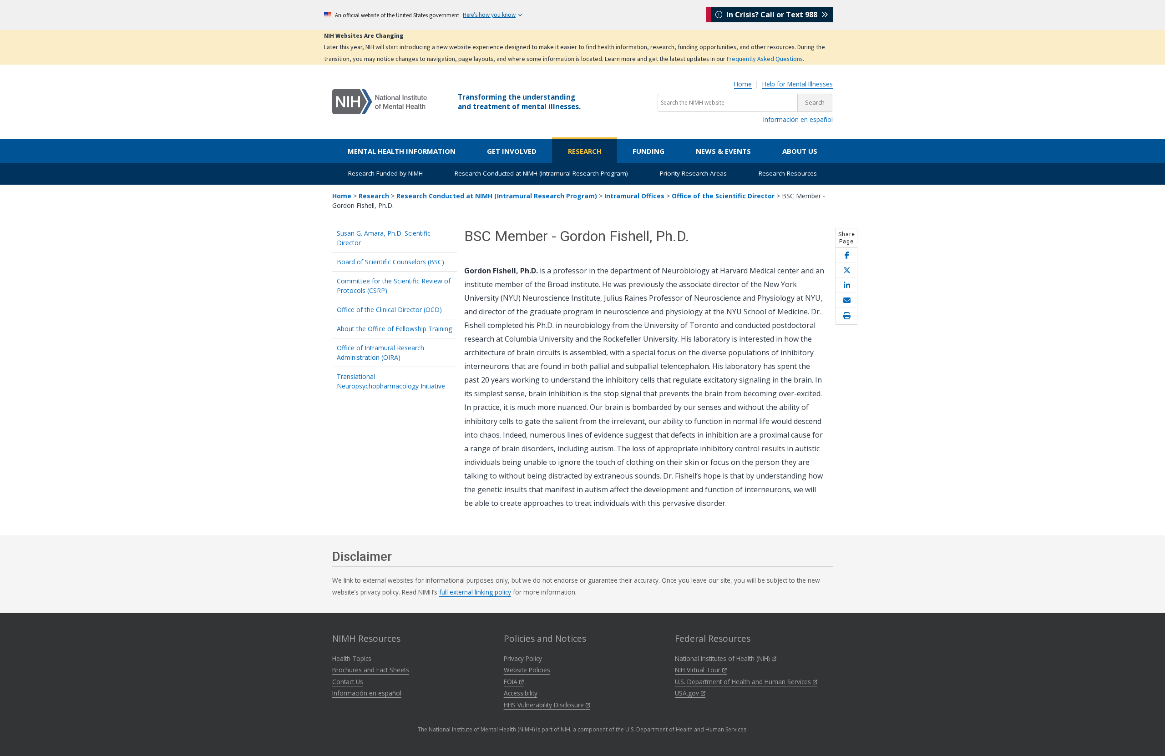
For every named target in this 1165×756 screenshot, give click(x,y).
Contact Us (347, 681)
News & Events (723, 151)
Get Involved (512, 151)
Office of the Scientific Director (723, 196)
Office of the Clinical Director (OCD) (389, 309)
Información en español (798, 119)
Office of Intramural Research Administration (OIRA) (380, 352)
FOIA (511, 681)
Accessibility (520, 693)
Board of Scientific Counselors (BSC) (390, 261)
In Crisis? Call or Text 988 (772, 15)
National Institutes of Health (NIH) (723, 658)
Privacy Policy (523, 658)
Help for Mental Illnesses (797, 84)
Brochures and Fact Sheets (370, 669)
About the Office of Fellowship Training (394, 328)
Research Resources (788, 173)
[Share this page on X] (846, 270)
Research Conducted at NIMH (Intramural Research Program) (541, 173)
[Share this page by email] (846, 300)
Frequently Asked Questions (765, 59)
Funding (648, 151)
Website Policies (527, 669)
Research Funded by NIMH (385, 173)
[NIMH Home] (379, 101)
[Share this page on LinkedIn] (846, 285)
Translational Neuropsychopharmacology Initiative (391, 381)
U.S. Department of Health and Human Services (744, 681)
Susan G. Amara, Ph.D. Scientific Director (384, 238)
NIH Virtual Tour (698, 669)
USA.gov (688, 693)
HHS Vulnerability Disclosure (545, 705)
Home (743, 84)
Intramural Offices (634, 196)
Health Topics (351, 658)
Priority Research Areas (693, 173)
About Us (799, 151)
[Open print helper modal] (846, 316)
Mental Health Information (402, 151)
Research (585, 151)
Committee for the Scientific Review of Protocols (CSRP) (394, 286)
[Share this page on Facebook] (846, 255)
